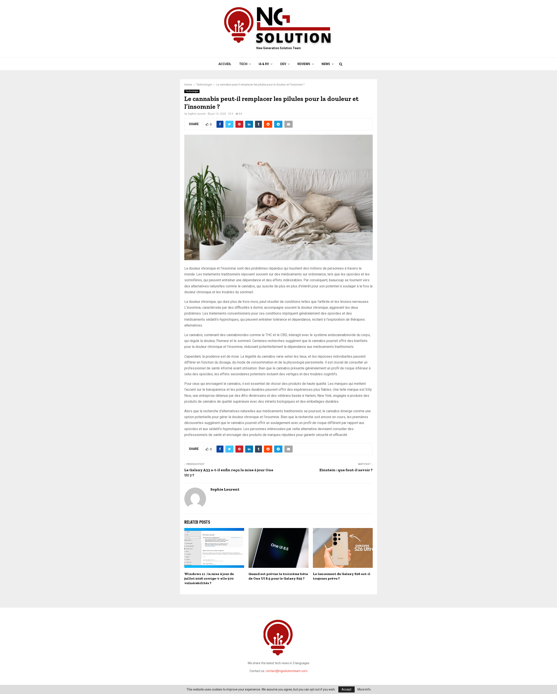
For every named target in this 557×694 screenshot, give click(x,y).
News (326, 64)
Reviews (303, 64)
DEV (283, 64)
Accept (346, 689)
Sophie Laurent (197, 113)
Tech (243, 64)
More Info (364, 689)
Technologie (191, 91)
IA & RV (264, 64)
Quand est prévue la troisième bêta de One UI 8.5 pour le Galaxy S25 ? (278, 576)
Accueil (224, 64)
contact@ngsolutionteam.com (286, 671)
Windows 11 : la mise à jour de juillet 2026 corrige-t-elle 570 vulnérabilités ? (209, 578)
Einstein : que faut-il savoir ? (346, 470)
